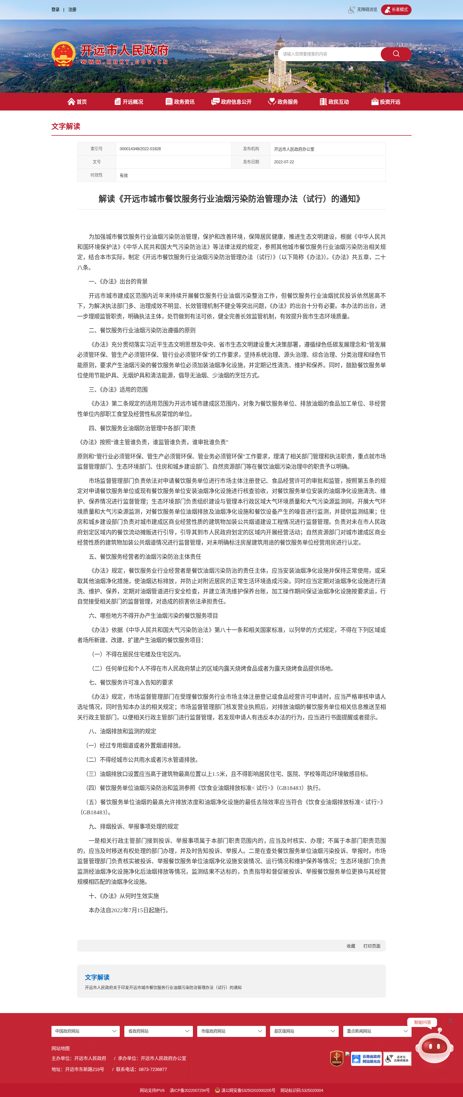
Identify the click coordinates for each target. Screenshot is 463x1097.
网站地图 (60, 1048)
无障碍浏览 (367, 9)
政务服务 (288, 102)
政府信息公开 (236, 102)
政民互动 (338, 102)
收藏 (351, 946)
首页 (82, 102)
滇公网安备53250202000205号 (248, 1090)
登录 (55, 9)
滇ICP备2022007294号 (190, 1090)
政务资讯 (184, 102)
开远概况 (133, 102)
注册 (72, 9)
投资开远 (390, 102)
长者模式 (400, 9)
